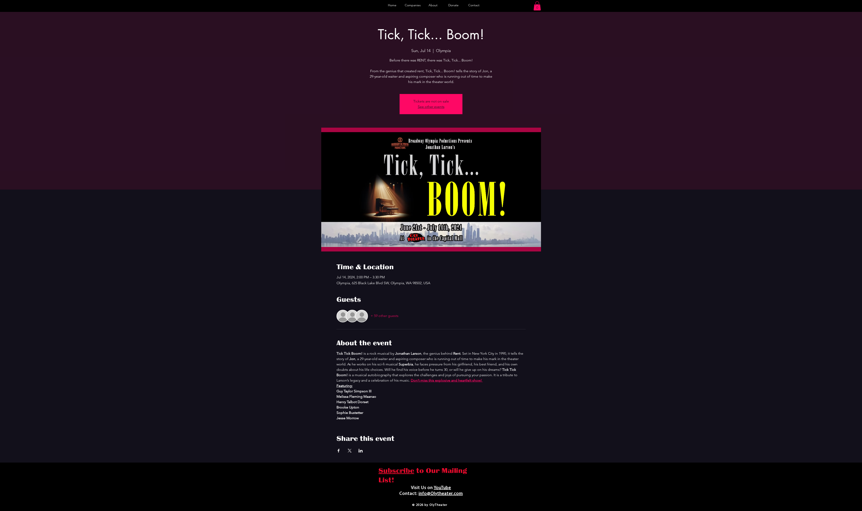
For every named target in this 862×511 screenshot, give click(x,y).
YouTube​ (442, 488)
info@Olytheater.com (441, 493)
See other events (431, 107)
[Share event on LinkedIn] (360, 450)
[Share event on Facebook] (338, 450)
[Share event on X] (349, 450)
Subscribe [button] (396, 471)
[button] (537, 6)
